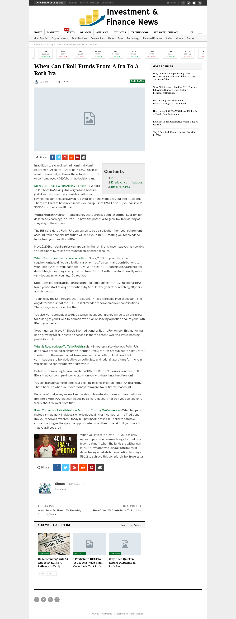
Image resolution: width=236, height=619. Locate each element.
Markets (94, 3)
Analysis (102, 32)
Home (38, 32)
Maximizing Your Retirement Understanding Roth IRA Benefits (170, 102)
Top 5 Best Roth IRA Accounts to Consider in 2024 (174, 134)
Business (73, 3)
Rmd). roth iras (120, 186)
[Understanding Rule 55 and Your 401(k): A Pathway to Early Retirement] (54, 544)
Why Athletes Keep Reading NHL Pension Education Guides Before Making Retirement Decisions (175, 89)
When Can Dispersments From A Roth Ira (61, 258)
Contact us (108, 3)
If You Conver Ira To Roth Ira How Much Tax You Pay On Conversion (78, 410)
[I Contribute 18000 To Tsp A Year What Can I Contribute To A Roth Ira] (89, 544)
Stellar (168, 38)
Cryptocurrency (59, 38)
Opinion (85, 32)
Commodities (98, 38)
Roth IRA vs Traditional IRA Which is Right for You (175, 123)
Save (120, 38)
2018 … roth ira (120, 178)
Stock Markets (79, 38)
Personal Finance (152, 38)
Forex (111, 38)
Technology (133, 38)
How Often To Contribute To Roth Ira (117, 510)
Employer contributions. (127, 182)
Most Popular (41, 38)
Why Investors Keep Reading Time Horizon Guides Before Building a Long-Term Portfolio (174, 76)
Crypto (84, 3)
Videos (179, 38)
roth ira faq (137, 81)
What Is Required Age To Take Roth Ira (59, 346)
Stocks (190, 38)
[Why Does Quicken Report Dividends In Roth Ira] (125, 544)
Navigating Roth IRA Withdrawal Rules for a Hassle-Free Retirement (175, 112)
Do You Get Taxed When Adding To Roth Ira (62, 185)
